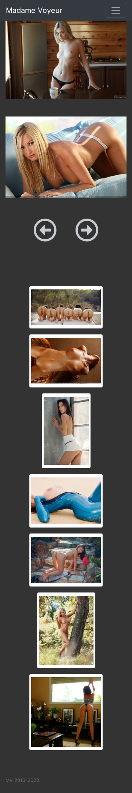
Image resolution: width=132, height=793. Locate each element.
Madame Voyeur (34, 10)
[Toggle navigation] (116, 10)
